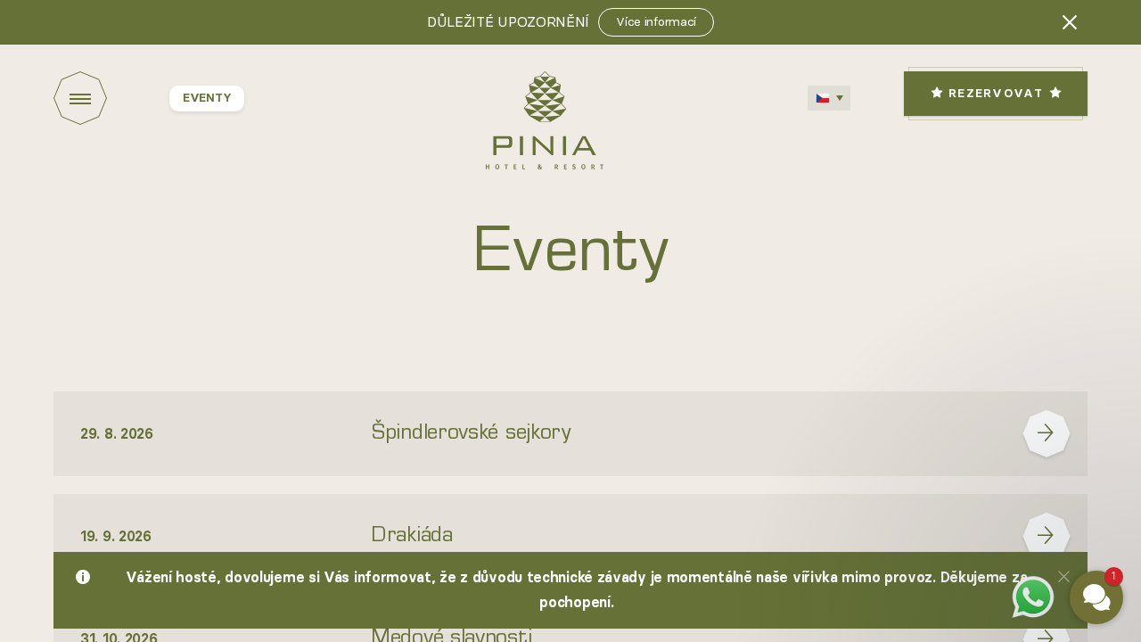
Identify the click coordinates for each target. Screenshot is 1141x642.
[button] (989, 399)
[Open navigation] (111, 98)
